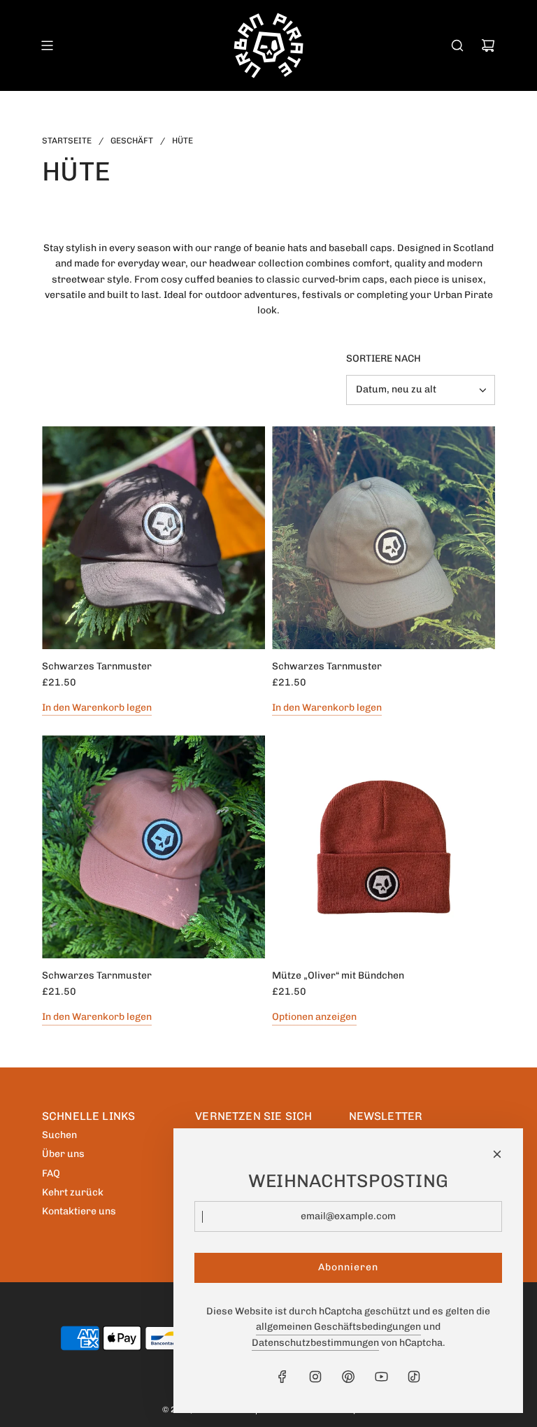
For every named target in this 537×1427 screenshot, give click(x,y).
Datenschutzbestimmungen (315, 1343)
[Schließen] (497, 1154)
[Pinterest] (348, 1376)
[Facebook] (282, 1376)
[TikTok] (414, 1376)
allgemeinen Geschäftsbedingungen (338, 1327)
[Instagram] (315, 1376)
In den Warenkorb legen (97, 708)
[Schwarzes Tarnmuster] (153, 537)
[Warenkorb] (488, 45)
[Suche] (457, 45)
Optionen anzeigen (314, 1017)
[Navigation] (46, 45)
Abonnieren (348, 1267)
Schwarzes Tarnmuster (97, 666)
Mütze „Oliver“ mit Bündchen (338, 975)
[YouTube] (381, 1376)
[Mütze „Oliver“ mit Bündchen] (383, 846)
